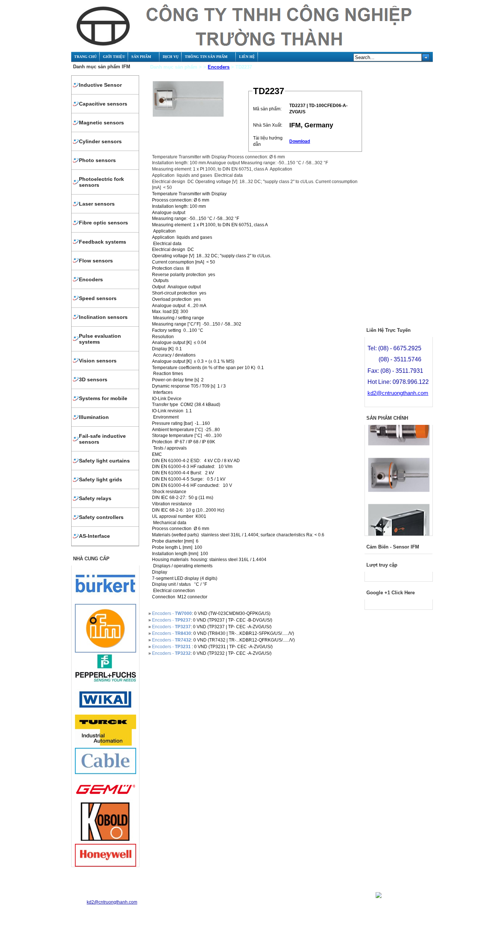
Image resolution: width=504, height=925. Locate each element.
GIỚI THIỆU (114, 57)
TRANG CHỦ (85, 57)
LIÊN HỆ (247, 57)
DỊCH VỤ (171, 57)
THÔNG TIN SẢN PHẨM (206, 57)
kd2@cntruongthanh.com (397, 393)
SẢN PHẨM (141, 57)
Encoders (218, 67)
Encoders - (172, 613)
